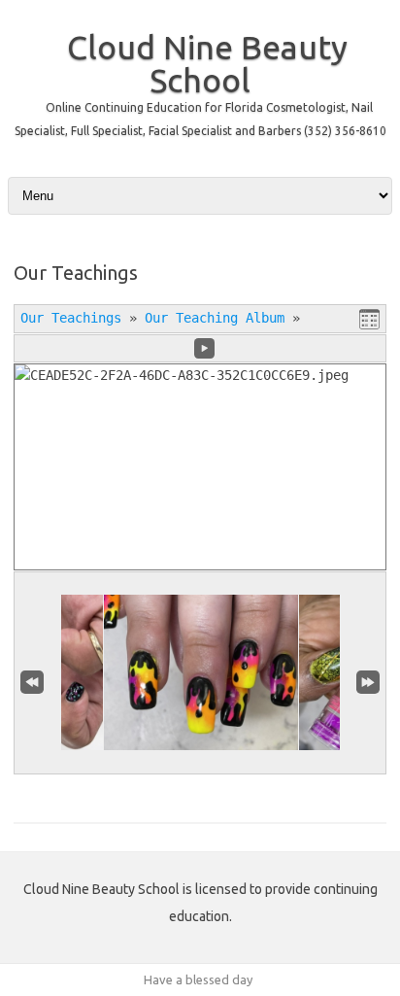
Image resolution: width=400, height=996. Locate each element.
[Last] (368, 681)
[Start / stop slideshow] (204, 348)
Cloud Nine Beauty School (207, 63)
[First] (32, 681)
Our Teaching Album (214, 318)
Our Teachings (70, 318)
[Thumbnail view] (369, 318)
